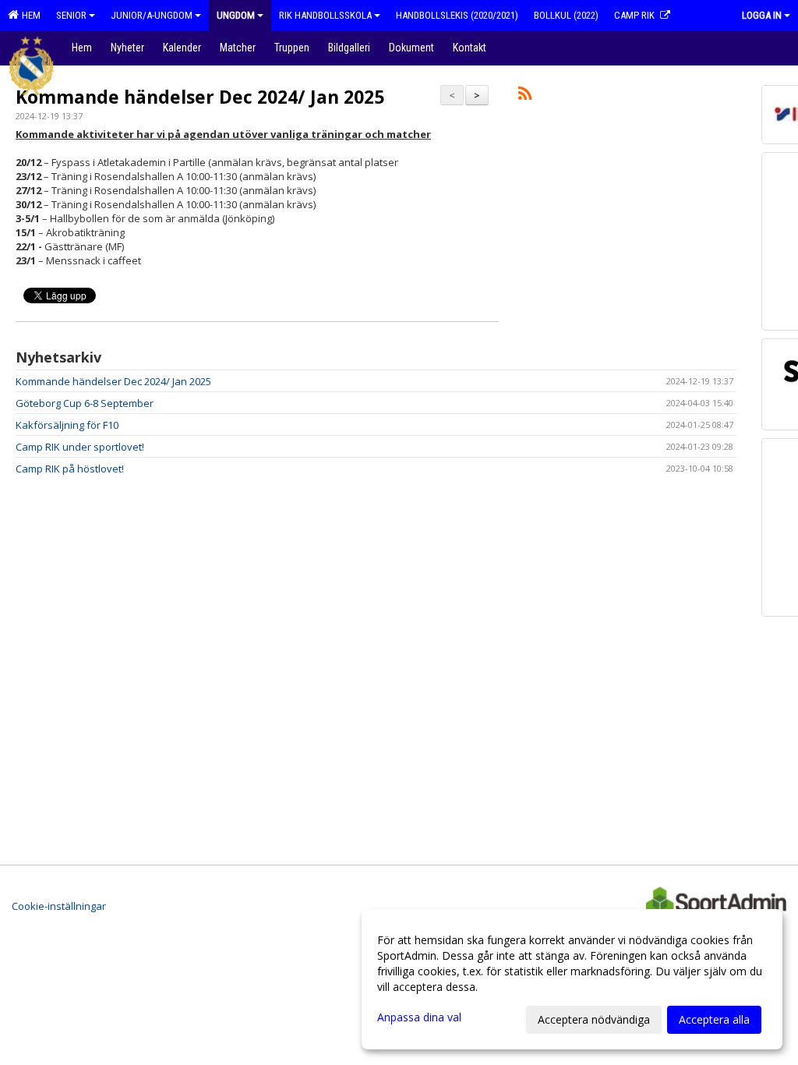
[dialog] (572, 979)
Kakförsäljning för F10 (67, 425)
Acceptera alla (714, 1019)
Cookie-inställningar (59, 906)
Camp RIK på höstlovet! (70, 469)
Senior (71, 15)
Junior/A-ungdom (151, 15)
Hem (29, 15)
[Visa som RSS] (524, 96)
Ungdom (236, 15)
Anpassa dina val (419, 1017)
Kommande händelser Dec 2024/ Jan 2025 (200, 96)
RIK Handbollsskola (325, 15)
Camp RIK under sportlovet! (80, 447)
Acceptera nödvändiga (594, 1019)
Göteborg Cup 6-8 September (85, 403)
